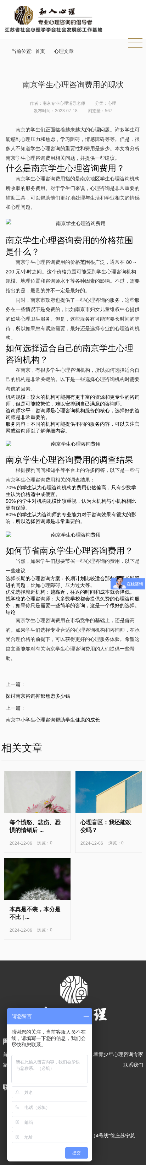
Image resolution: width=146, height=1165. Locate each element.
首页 (40, 51)
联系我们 (133, 1065)
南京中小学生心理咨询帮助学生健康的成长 (53, 720)
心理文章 (64, 51)
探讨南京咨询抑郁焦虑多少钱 (38, 696)
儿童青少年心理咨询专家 (116, 1054)
